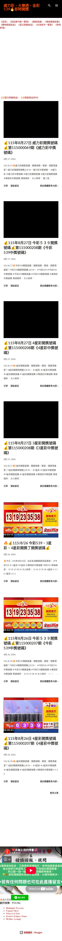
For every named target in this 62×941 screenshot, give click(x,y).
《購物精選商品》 (8, 24)
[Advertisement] (31, 62)
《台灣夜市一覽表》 (44, 24)
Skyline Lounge (13, 919)
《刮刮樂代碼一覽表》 (19, 21)
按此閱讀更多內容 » (49, 185)
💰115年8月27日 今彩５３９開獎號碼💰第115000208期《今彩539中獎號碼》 (31, 247)
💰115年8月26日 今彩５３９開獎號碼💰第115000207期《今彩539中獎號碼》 (31, 643)
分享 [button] (6, 185)
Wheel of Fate (13, 913)
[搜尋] (49, 5)
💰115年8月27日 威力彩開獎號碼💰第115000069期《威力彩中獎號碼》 (31, 147)
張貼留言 (15, 185)
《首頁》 (4, 21)
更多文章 (54, 793)
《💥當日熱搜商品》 (9, 97)
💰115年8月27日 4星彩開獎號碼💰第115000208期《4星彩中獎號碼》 (31, 348)
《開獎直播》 (37, 21)
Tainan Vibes (12, 910)
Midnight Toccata (15, 908)
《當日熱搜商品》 (25, 24)
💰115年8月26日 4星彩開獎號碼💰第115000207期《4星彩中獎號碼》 (31, 743)
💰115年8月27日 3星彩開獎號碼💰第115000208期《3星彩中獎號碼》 (31, 448)
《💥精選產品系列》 (29, 97)
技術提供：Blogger (32, 932)
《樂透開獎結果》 (52, 21)
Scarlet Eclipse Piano (16, 916)
